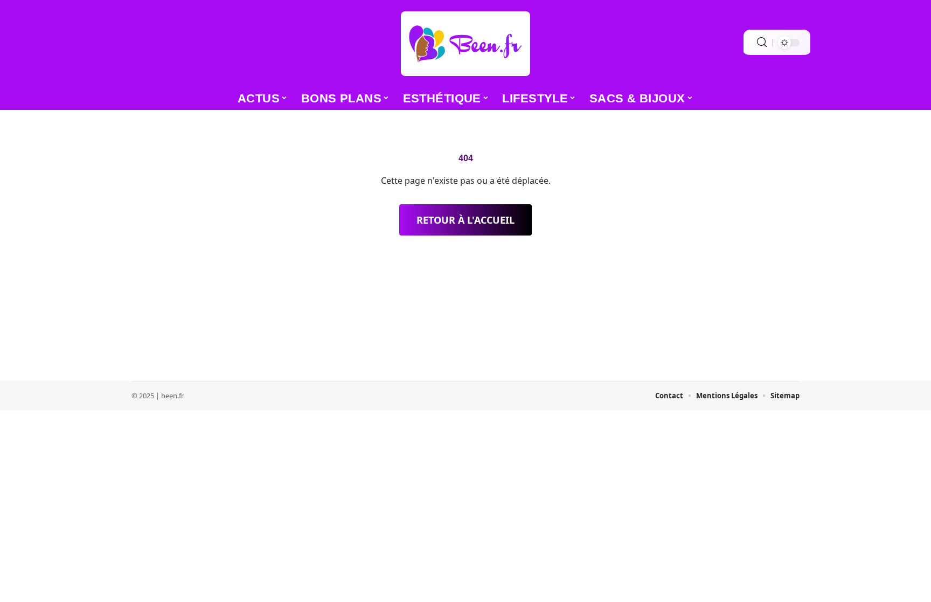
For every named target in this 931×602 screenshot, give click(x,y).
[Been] (465, 43)
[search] (762, 42)
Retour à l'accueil (465, 219)
